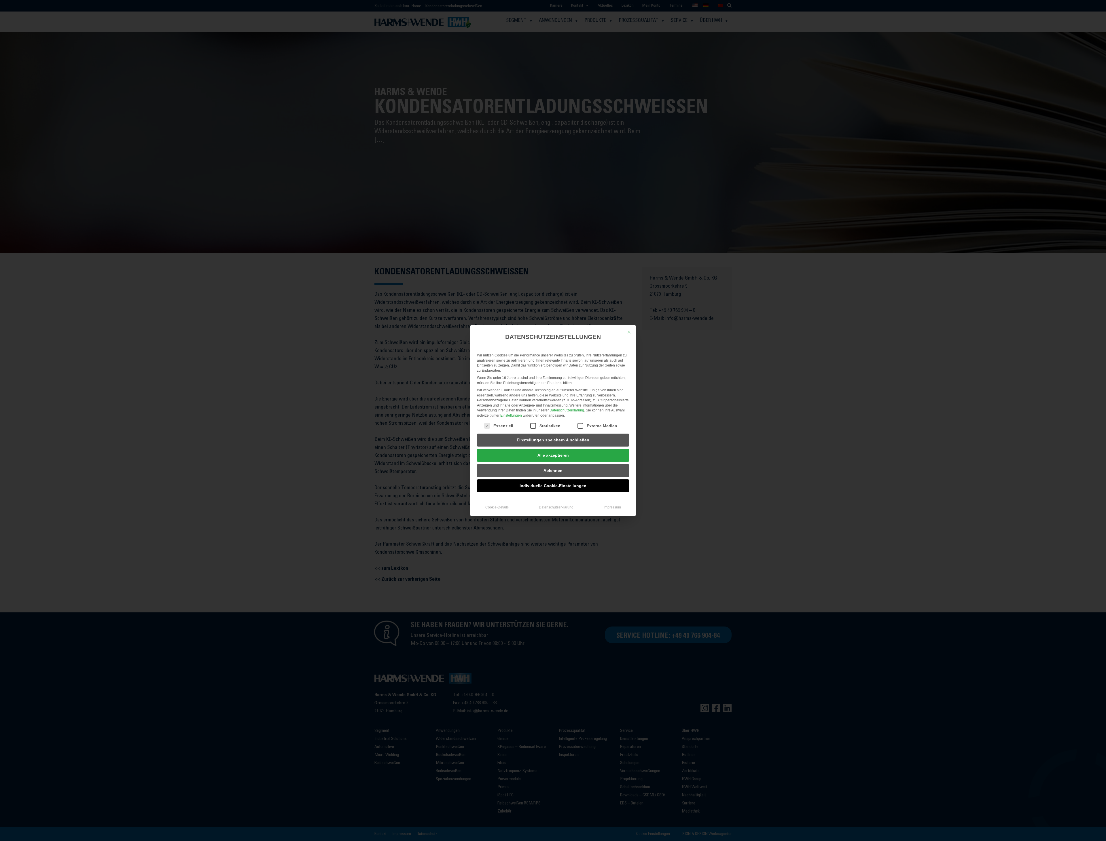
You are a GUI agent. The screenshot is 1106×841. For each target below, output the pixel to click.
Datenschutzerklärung (567, 410)
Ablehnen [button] (553, 470)
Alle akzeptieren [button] (553, 455)
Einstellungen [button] (511, 415)
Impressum (612, 507)
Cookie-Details (497, 507)
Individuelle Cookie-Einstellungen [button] (553, 485)
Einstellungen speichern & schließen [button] (553, 440)
